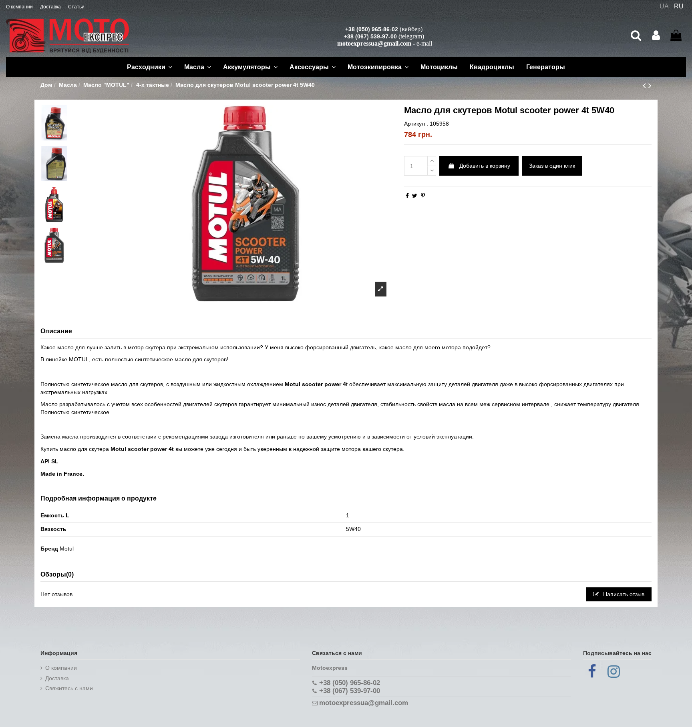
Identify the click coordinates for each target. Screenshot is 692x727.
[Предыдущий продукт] (645, 85)
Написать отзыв (622, 594)
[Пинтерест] (423, 195)
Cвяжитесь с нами (69, 688)
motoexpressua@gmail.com (374, 43)
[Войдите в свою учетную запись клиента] (656, 36)
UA (664, 6)
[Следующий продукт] (650, 85)
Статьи (76, 7)
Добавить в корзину (484, 165)
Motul (67, 548)
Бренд (49, 548)
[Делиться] (407, 195)
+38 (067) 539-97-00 (370, 36)
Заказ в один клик (552, 165)
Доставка (51, 7)
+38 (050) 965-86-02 (371, 29)
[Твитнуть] (414, 195)
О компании (20, 7)
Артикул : (416, 123)
